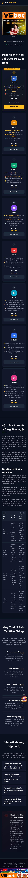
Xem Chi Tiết (14, 106)
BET (10, 3)
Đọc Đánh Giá (14, 149)
